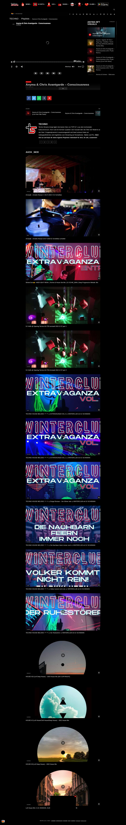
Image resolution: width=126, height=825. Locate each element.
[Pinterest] (76, 14)
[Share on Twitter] (34, 98)
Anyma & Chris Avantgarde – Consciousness (79, 113)
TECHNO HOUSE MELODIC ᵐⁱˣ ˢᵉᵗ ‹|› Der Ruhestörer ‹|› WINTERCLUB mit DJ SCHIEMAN (55, 633)
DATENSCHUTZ (59, 820)
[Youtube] (80, 14)
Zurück (27, 108)
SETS (69, 820)
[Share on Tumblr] (44, 98)
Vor (99, 108)
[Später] (107, 14)
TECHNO (13, 18)
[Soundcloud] (93, 14)
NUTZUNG (65, 820)
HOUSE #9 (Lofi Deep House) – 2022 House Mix (41, 764)
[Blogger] (100, 14)
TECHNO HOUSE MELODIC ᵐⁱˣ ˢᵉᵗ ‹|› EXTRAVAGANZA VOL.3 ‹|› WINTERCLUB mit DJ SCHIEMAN (58, 414)
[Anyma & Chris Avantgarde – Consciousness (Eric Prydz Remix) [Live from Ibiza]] (90, 60)
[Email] (55, 142)
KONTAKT (73, 820)
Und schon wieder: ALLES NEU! (21, 13)
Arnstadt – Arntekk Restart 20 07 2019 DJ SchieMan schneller (45, 239)
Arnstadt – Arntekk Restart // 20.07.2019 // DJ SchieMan (44, 195)
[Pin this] (49, 98)
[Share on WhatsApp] (39, 98)
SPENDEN (53, 820)
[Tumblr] (48, 142)
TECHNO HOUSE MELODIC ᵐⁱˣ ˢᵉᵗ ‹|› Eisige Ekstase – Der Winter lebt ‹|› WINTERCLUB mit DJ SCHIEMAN (60, 501)
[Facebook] (69, 14)
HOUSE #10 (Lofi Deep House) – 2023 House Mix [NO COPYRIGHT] (48, 676)
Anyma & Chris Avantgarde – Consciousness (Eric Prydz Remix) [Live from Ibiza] (105, 59)
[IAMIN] (104, 14)
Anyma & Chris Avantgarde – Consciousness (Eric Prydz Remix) (105, 51)
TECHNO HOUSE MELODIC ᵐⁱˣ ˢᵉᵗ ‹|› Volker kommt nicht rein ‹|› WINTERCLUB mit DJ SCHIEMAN (58, 589)
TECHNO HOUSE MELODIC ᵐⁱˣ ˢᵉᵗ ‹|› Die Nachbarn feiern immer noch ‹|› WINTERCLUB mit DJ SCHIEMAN (60, 545)
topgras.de (78, 820)
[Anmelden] (114, 14)
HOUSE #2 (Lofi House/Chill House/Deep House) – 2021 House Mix (47, 720)
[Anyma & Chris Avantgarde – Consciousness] (97, 113)
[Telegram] (87, 14)
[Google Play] (90, 14)
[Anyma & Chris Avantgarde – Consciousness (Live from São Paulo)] (28, 113)
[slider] (44, 62)
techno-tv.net (83, 820)
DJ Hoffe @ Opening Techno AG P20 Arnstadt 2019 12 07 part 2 (46, 370)
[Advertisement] (63, 806)
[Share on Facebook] (29, 98)
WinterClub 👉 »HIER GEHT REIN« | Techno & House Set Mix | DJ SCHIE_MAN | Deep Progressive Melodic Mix (62, 282)
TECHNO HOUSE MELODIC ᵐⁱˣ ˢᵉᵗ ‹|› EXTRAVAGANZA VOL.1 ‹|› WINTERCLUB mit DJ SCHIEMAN (58, 458)
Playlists (25, 18)
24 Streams (112, 21)
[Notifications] (111, 14)
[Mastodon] (83, 14)
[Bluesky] (97, 14)
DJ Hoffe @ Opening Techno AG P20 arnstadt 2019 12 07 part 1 (46, 326)
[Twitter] (73, 14)
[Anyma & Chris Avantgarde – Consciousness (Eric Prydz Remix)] (90, 51)
